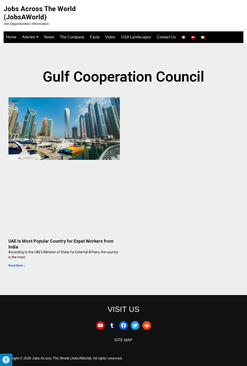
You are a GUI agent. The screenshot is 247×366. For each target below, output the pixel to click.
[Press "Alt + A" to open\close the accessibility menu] (6, 360)
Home (11, 37)
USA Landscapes (136, 37)
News (49, 37)
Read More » (16, 265)
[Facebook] (123, 325)
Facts (94, 37)
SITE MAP (123, 340)
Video (110, 37)
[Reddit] (146, 325)
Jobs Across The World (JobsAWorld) (40, 13)
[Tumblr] (112, 325)
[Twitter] (135, 325)
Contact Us (166, 37)
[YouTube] (100, 325)
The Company (72, 37)
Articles (28, 37)
